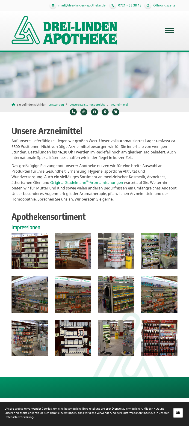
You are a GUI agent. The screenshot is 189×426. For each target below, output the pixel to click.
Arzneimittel (119, 104)
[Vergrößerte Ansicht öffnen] (30, 251)
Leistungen (56, 104)
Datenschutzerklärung (19, 417)
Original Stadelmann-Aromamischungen (86, 182)
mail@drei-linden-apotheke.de (82, 5)
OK (178, 413)
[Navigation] (169, 30)
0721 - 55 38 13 (130, 5)
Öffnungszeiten (164, 5)
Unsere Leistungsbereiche (87, 104)
